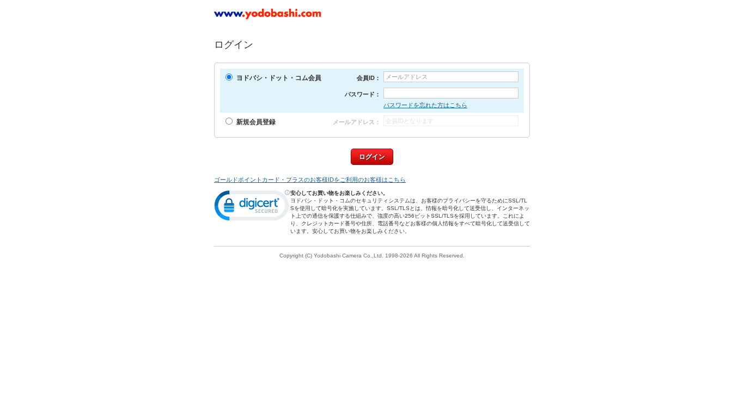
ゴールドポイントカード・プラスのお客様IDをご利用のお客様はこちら (310, 179)
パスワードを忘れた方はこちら (425, 105)
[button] (252, 207)
